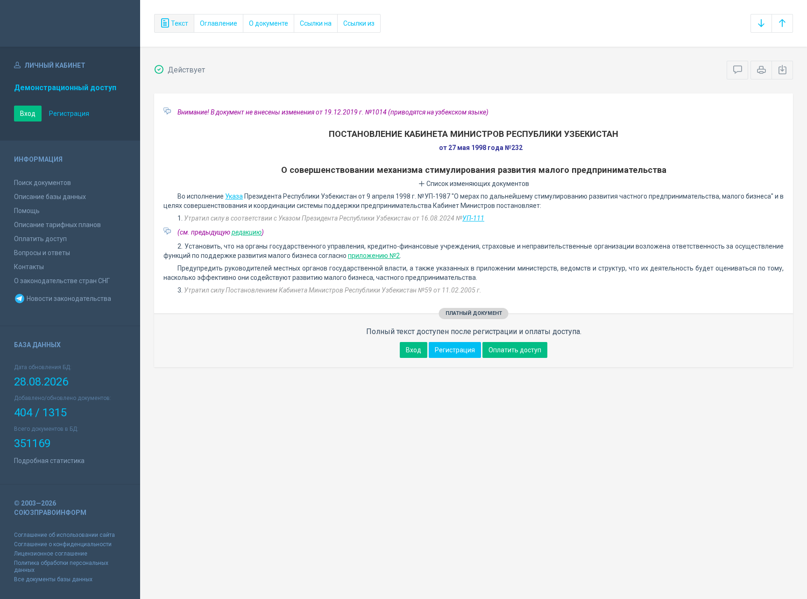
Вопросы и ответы (42, 253)
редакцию (247, 232)
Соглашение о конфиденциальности (63, 544)
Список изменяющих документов (477, 183)
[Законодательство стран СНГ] (70, 23)
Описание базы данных (50, 196)
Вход (27, 113)
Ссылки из (359, 23)
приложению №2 (374, 255)
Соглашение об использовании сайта (64, 535)
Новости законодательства (68, 298)
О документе (268, 23)
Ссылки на (316, 23)
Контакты (29, 267)
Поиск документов (42, 182)
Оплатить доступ (40, 238)
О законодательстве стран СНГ (62, 281)
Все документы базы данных (53, 579)
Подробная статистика (49, 460)
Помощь (27, 210)
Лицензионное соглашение (50, 553)
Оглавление (218, 23)
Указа (234, 196)
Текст (179, 23)
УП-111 (473, 218)
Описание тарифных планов (57, 224)
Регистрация (69, 113)
